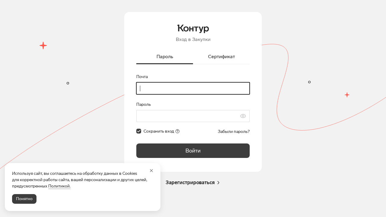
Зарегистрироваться (190, 182)
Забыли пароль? (234, 131)
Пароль (143, 104)
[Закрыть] (151, 170)
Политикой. (59, 186)
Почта (142, 76)
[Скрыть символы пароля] (243, 116)
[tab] (164, 57)
